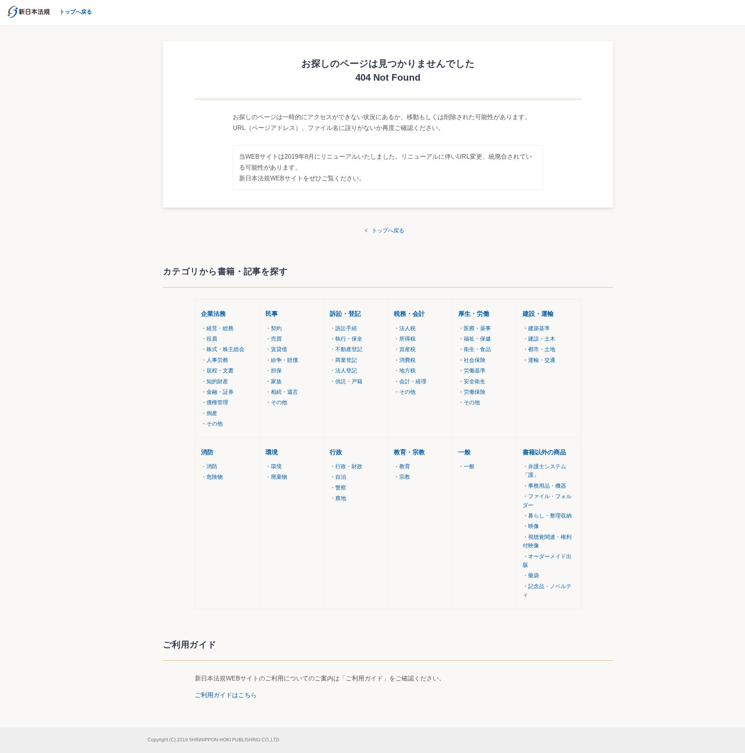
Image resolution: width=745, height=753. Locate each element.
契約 (273, 328)
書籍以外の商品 (544, 452)
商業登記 (343, 360)
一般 (464, 452)
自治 (338, 477)
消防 (207, 452)
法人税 (405, 328)
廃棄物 (276, 477)
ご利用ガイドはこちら (226, 695)
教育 (402, 466)
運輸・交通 (539, 360)
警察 (338, 488)
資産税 (405, 349)
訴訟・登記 (345, 313)
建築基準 (536, 328)
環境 (271, 452)
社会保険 (471, 360)
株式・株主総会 (222, 349)
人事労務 (214, 360)
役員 (209, 339)
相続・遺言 (281, 392)
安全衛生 (471, 381)
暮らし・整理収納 (547, 515)
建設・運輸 (538, 313)
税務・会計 (409, 313)
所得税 (405, 339)
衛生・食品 (474, 349)
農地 (338, 498)
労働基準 (471, 370)
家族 (273, 381)
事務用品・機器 (544, 486)
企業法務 (213, 313)
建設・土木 (539, 339)
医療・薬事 (474, 328)
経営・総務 (217, 328)
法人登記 (343, 370)
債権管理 (214, 402)
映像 (531, 526)
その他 (212, 424)
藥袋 (531, 575)
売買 (273, 339)
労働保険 (471, 392)
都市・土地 (539, 349)
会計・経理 (410, 381)
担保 (273, 370)
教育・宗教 (409, 452)
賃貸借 (276, 349)
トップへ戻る (388, 230)
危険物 (212, 477)
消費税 (405, 360)
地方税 (405, 370)
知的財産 (214, 381)
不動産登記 (346, 349)
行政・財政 (346, 466)
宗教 (402, 477)
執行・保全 (346, 339)
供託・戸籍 (346, 381)
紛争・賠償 (281, 360)
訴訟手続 (343, 328)
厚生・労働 (473, 313)
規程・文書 (217, 370)
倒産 (209, 413)
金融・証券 (217, 392)
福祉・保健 (474, 339)
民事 (271, 313)
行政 (336, 452)
